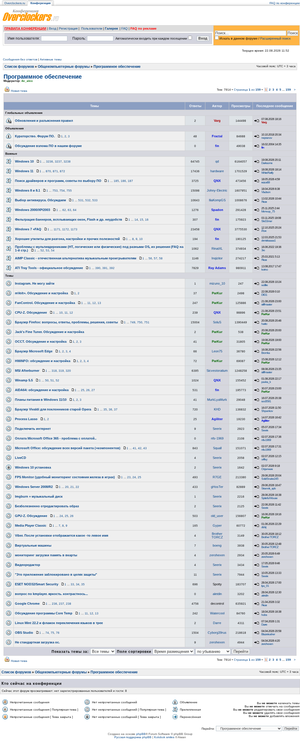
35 (105, 409)
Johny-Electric (217, 190)
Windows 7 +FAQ (28, 229)
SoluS (217, 322)
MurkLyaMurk (217, 399)
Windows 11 (24, 171)
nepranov (266, 137)
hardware (217, 171)
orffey (264, 459)
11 (89, 303)
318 (54, 370)
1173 (74, 229)
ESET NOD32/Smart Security (36, 584)
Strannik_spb (268, 488)
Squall (217, 448)
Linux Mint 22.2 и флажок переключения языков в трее (59, 623)
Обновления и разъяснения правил (44, 120)
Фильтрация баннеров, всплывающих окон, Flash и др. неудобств (68, 219)
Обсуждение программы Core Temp (43, 613)
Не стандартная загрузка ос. (37, 642)
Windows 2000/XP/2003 (32, 210)
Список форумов (19, 67)
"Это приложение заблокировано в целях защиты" (56, 574)
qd (217, 161)
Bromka (265, 352)
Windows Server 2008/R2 (34, 487)
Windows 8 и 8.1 (27, 190)
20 (67, 487)
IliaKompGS (217, 200)
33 (72, 584)
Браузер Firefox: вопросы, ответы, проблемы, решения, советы (66, 322)
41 (134, 448)
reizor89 (265, 182)
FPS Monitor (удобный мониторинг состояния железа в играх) (65, 477)
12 (94, 303)
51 (52, 380)
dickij (263, 527)
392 (112, 268)
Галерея (111, 28)
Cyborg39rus (217, 632)
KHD (217, 409)
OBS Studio (24, 632)
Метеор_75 (268, 211)
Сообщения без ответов (20, 59)
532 (88, 200)
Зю (263, 250)
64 (74, 210)
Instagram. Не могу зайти (34, 283)
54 (52, 250)
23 (129, 477)
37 (115, 409)
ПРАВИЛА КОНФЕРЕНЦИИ (25, 28)
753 (55, 190)
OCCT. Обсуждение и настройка (41, 341)
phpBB (141, 734)
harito (264, 323)
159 (288, 89)
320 (68, 370)
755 (69, 190)
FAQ (124, 28)
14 (136, 219)
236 (54, 603)
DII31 (264, 294)
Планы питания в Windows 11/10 (41, 399)
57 (155, 258)
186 (123, 180)
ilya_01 (265, 585)
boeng (217, 545)
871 (55, 171)
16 (147, 219)
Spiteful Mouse (269, 498)
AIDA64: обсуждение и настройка (42, 390)
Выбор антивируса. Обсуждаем (40, 200)
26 (88, 390)
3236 (49, 161)
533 (95, 200)
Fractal (217, 136)
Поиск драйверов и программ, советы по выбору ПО (58, 180)
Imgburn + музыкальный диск (39, 496)
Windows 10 (24, 161)
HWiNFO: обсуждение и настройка (42, 361)
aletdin (217, 594)
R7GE (217, 477)
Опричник (266, 469)
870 (48, 171)
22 (77, 487)
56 (150, 258)
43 (145, 448)
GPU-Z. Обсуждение (31, 516)
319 (61, 370)
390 (97, 268)
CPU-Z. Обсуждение (31, 312)
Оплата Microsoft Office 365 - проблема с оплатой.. (55, 438)
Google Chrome (27, 603)
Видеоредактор (27, 565)
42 (140, 448)
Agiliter (217, 419)
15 (141, 219)
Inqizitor (217, 258)
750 (139, 322)
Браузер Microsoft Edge (33, 351)
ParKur (217, 293)
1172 (65, 229)
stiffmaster (266, 304)
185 (116, 180)
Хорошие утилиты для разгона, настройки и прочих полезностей (67, 239)
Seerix (217, 428)
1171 (57, 229)
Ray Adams (217, 268)
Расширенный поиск (275, 38)
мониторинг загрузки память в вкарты (46, 555)
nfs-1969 (217, 438)
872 (62, 171)
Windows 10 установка (33, 467)
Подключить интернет (33, 428)
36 (110, 409)
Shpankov (267, 411)
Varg (217, 120)
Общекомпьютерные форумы (64, 67)
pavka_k (266, 381)
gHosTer (217, 487)
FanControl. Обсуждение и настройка (45, 303)
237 (61, 603)
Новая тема (19, 90)
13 (99, 303)
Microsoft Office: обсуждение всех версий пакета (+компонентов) (67, 448)
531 (80, 200)
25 (82, 390)
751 (146, 322)
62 (64, 210)
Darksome (266, 163)
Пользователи (91, 28)
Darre (217, 623)
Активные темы (51, 59)
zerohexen (217, 555)
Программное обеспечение (117, 67)
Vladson (265, 192)
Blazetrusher (268, 634)
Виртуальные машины (33, 545)
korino (264, 269)
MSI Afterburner (27, 370)
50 (47, 380)
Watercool (217, 613)
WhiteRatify (267, 172)
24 (134, 477)
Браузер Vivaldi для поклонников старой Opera (53, 409)
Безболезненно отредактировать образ (47, 506)
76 (57, 632)
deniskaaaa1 (268, 240)
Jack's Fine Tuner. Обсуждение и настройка (49, 332)
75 (52, 632)
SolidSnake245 (269, 478)
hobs (264, 614)
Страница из (247, 89)
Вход (52, 28)
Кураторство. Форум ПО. (35, 136)
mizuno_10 (217, 283)
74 (47, 632)
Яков (264, 201)
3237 (58, 161)
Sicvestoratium (217, 370)
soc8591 (266, 401)
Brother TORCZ (217, 535)
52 (42, 250)
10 (141, 239)
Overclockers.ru (14, 3)
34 (77, 584)
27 (93, 390)
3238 (67, 161)
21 (72, 487)
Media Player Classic (30, 525)
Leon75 (217, 351)
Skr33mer (266, 221)
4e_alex (27, 80)
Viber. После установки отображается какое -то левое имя (61, 535)
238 (68, 603)
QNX (217, 180)
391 (105, 268)
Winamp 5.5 (24, 380)
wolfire (264, 285)
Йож (263, 230)
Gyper (217, 525)
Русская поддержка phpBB (132, 737)
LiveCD (20, 457)
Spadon (217, 210)
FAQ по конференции (285, 3)
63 (69, 210)
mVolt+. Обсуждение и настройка (41, 293)
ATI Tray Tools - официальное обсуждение (49, 268)
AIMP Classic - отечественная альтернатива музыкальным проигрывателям (75, 258)
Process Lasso (26, 419)
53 (47, 250)
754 (62, 190)
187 (130, 180)
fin (217, 146)
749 (132, 322)
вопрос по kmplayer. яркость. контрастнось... (51, 594)
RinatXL (217, 248)
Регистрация (68, 28)
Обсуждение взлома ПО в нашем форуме (48, 146)
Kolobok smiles (164, 737)
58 (161, 258)
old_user (217, 516)
